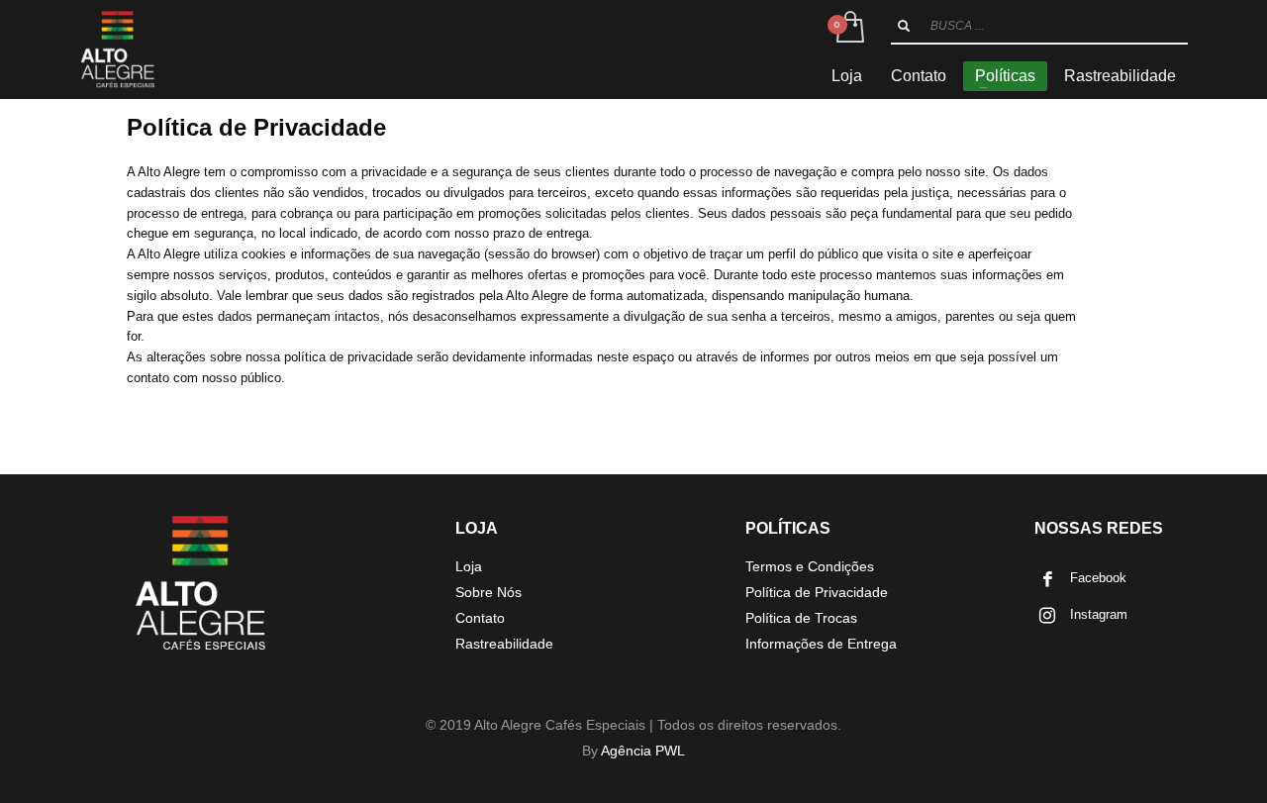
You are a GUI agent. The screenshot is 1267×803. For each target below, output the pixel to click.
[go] (904, 26)
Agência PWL (643, 750)
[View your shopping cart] (849, 27)
